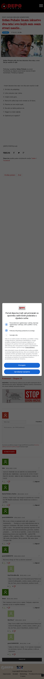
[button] (22, 335)
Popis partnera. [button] (30, 347)
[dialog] (22, 339)
